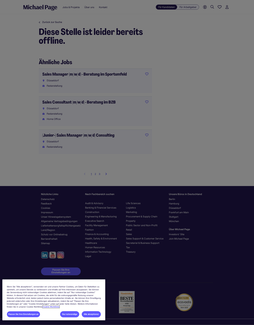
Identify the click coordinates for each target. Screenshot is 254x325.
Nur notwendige (69, 314)
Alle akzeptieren (91, 314)
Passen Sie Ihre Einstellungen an (23, 314)
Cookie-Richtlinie (51, 307)
